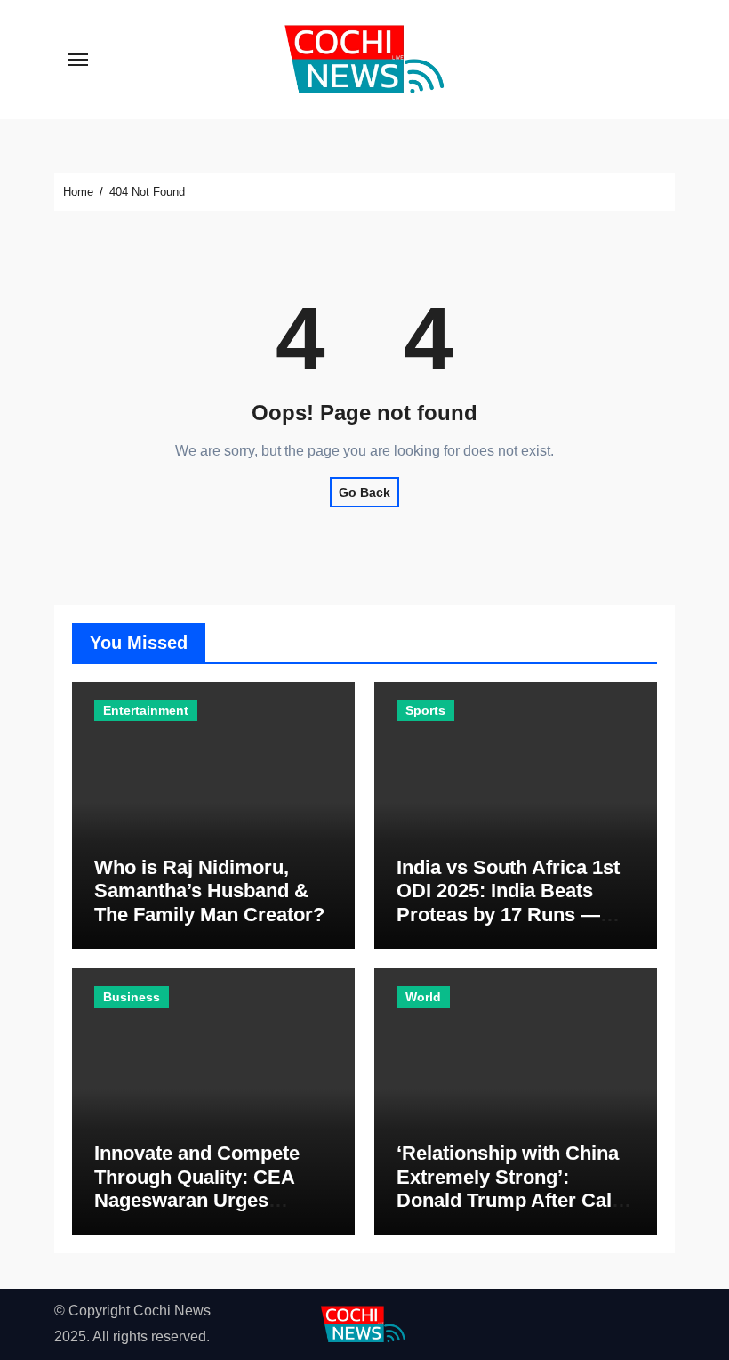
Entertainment (145, 710)
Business (131, 997)
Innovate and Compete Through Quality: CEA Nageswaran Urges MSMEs (197, 1188)
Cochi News (172, 1310)
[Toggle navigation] (78, 59)
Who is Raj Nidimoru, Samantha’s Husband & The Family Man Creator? (209, 891)
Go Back (364, 492)
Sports (425, 710)
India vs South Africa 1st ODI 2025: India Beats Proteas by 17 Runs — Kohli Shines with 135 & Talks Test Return (508, 914)
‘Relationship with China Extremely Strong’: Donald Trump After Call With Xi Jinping (508, 1188)
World (423, 997)
